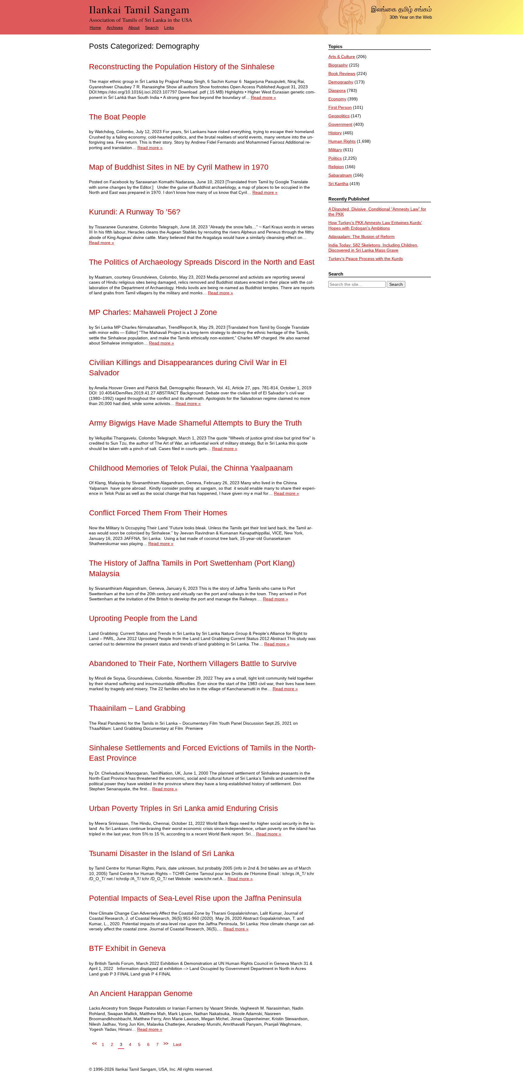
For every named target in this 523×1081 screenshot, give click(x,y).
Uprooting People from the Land (143, 618)
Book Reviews (341, 73)
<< (94, 1043)
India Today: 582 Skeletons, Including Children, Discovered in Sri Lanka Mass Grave (373, 248)
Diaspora (337, 90)
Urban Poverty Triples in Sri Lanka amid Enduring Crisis (183, 808)
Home (95, 27)
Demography (340, 82)
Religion (336, 166)
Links (169, 27)
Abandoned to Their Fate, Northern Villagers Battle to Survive (193, 663)
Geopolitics (339, 115)
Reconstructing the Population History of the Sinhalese (182, 67)
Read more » (263, 97)
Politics (335, 158)
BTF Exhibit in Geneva (127, 948)
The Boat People (117, 117)
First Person (340, 107)
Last (177, 1044)
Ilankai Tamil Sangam (139, 9)
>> (165, 1043)
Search (152, 27)
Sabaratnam (340, 175)
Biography (338, 65)
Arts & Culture (341, 56)
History (335, 132)
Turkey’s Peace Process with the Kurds (365, 258)
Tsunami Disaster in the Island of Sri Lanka (161, 853)
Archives (115, 27)
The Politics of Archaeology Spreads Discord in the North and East (201, 262)
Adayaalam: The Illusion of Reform (361, 236)
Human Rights (342, 141)
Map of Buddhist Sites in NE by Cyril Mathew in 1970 (178, 167)
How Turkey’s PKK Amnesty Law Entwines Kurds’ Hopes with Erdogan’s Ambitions (375, 225)
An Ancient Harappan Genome (140, 993)
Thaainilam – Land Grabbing (137, 708)
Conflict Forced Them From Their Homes (158, 513)
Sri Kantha (338, 183)
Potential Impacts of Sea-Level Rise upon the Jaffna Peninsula (195, 898)
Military (335, 149)
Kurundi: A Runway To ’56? (134, 212)
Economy (337, 98)
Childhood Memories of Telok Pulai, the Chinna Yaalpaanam (191, 468)
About (134, 27)
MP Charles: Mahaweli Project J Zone (153, 312)
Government (340, 124)
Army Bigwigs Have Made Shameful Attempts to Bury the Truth (195, 423)
